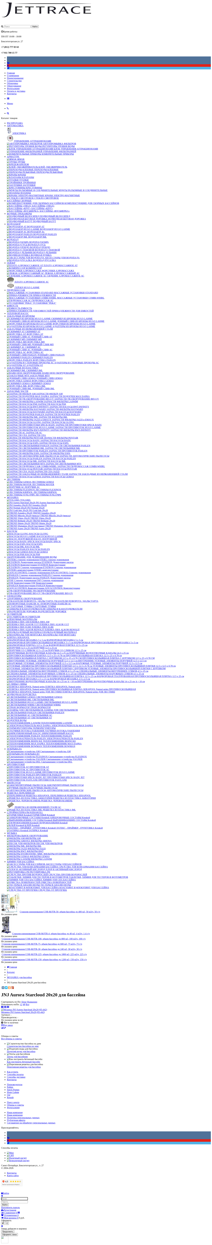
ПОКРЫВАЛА (14, 749)
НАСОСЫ (12, 531)
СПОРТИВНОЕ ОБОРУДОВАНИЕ (24, 598)
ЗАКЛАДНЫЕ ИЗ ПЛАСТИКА (23, 368)
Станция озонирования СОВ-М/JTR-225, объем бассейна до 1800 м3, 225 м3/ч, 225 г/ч (44, 954)
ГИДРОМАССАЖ (16, 290)
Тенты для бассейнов (17, 1056)
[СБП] (10, 1155)
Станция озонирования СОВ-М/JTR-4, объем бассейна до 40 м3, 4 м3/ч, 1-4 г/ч (51, 933)
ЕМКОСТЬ (12, 305)
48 (24, 1004)
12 (21, 1004)
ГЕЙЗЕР (11, 263)
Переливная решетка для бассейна (24, 1067)
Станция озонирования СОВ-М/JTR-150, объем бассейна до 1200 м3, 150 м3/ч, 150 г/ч (44, 959)
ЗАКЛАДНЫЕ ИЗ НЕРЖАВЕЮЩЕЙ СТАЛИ (30, 329)
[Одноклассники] (9, 987)
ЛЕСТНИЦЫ (13, 479)
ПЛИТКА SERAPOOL (18, 637)
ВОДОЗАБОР (14, 224)
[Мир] (10, 1153)
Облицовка (12, 83)
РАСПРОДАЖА (15, 123)
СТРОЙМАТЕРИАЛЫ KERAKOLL (25, 812)
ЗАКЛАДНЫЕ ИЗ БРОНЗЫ (21, 316)
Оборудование (14, 86)
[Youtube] (8, 65)
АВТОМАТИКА (15, 125)
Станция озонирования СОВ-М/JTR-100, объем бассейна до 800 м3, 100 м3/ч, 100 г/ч (44, 939)
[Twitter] (6, 987)
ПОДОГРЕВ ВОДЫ (17, 720)
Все (27, 1004)
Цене (24, 1002)
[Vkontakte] (8, 63)
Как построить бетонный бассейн (23, 1062)
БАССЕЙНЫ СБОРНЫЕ (19, 200)
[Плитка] (2, 1007)
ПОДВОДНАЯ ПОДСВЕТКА (21, 694)
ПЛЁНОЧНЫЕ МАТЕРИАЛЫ (22, 619)
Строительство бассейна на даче (23, 1046)
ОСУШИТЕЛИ (14, 614)
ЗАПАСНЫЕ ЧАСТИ (17, 391)
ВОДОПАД (12, 239)
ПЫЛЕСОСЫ (14, 782)
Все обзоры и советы (11, 1039)
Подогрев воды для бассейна (21, 1051)
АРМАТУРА (13, 156)
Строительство (14, 80)
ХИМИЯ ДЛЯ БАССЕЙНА (20, 861)
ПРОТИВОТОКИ (16, 764)
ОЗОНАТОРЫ (14, 596)
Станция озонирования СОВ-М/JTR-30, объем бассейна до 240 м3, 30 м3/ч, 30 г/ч (42, 949)
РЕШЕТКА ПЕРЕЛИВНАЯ (21, 793)
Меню (10, 103)
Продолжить (7, 1231)
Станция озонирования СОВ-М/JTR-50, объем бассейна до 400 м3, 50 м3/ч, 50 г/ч (60, 911)
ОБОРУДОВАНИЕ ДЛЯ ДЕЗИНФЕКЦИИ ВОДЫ (32, 557)
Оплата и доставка (16, 91)
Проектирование (15, 78)
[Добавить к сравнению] (3, 1028)
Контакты (12, 93)
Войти (4, 1205)
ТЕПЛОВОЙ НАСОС (18, 313)
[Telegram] (8, 68)
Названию (32, 1002)
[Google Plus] (12, 987)
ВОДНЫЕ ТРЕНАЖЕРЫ (19, 213)
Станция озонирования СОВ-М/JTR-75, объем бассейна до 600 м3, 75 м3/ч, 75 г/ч (42, 944)
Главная (11, 73)
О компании (13, 75)
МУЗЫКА (12, 833)
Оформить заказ (9, 1234)
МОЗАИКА (13, 497)
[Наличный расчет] (17, 1158)
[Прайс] (8, 1007)
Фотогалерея (13, 88)
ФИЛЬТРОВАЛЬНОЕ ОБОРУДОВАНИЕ (27, 835)
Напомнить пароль (10, 1207)
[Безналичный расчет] (18, 1160)
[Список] (5, 1007)
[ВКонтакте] (3, 987)
